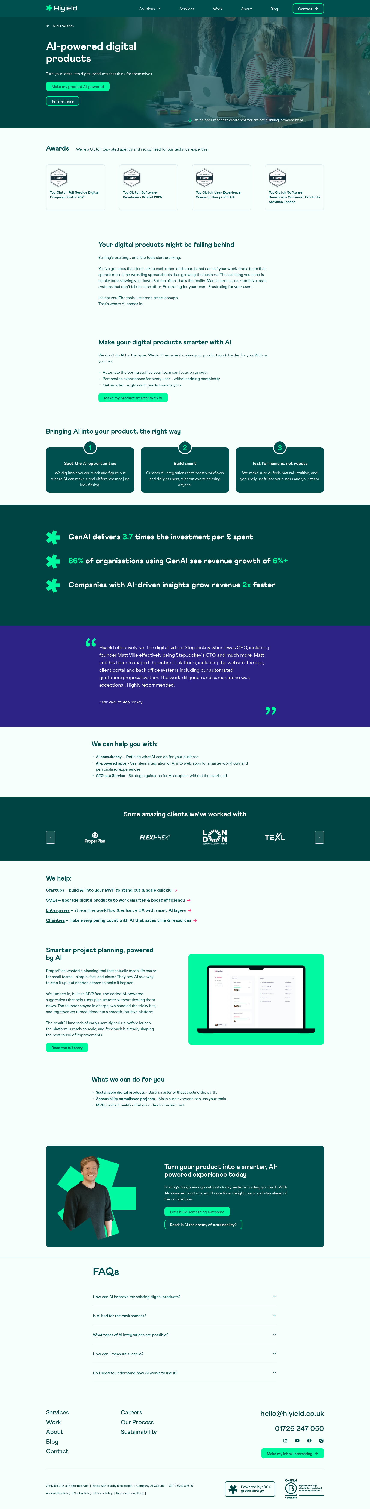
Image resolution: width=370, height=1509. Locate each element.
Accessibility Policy (58, 1493)
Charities (55, 920)
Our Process (137, 1421)
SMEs (51, 900)
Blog (52, 1440)
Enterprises (58, 910)
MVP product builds (113, 1104)
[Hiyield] (61, 8)
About (54, 1431)
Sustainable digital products (120, 1091)
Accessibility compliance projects (125, 1098)
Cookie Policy (82, 1493)
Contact (57, 1450)
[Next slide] (319, 837)
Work (53, 1421)
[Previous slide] (50, 837)
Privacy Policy (103, 1493)
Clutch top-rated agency (111, 149)
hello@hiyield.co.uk (292, 1413)
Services (57, 1411)
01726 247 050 (299, 1428)
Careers (131, 1411)
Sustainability (139, 1431)
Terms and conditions (130, 1493)
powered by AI (291, 119)
